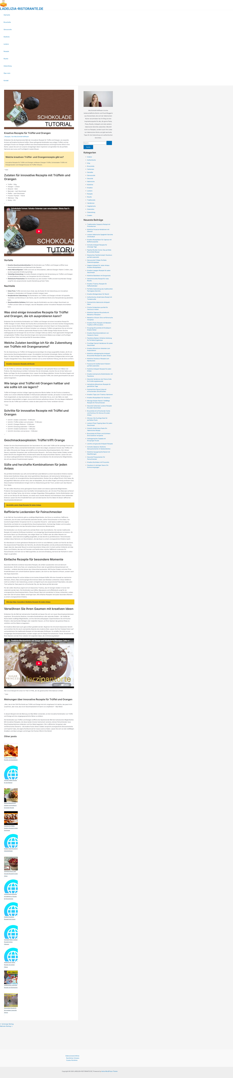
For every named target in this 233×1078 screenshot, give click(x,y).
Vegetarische (91, 206)
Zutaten (89, 215)
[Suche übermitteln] (109, 143)
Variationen (90, 203)
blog (88, 163)
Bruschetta (7, 22)
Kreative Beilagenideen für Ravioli (98, 294)
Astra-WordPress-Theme (109, 1071)
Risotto (6, 59)
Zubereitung (8, 66)
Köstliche (7, 37)
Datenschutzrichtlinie (72, 1056)
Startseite (7, 15)
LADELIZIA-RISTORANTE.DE (21, 9)
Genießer (90, 172)
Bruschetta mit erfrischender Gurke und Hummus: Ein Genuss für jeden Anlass (98, 413)
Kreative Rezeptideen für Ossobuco (98, 397)
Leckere (6, 44)
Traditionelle (91, 200)
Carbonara (90, 169)
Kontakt (6, 80)
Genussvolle (8, 29)
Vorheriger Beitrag (7, 1024)
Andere (89, 157)
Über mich (7, 73)
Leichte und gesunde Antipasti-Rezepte (100, 444)
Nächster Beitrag (6, 1026)
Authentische (91, 160)
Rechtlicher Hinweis (72, 1058)
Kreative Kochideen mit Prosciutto (98, 462)
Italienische (91, 181)
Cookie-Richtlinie (71, 1060)
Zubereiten (90, 209)
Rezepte (6, 51)
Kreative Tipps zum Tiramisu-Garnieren (100, 394)
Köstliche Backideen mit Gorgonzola (98, 275)
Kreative (90, 188)
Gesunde (90, 178)
